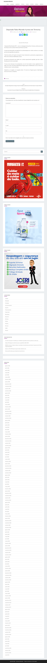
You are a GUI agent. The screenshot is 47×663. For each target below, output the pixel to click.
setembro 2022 (8, 472)
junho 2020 (7, 534)
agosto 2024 (7, 420)
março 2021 (7, 513)
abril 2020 (7, 538)
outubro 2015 (7, 650)
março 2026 (7, 377)
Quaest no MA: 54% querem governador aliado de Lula (15, 348)
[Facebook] (20, 35)
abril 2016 (7, 645)
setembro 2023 (8, 445)
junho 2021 (7, 506)
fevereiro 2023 (8, 461)
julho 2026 (7, 368)
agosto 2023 (7, 447)
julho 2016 (7, 639)
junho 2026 (7, 370)
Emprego (41, 4)
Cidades (6, 298)
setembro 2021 (8, 500)
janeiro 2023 (7, 463)
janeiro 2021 (7, 518)
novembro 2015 (8, 648)
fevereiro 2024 (8, 434)
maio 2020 (7, 536)
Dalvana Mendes (8, 1)
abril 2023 (7, 456)
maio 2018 (7, 589)
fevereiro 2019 (8, 568)
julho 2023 (7, 450)
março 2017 (7, 620)
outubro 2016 (7, 632)
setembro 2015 (8, 652)
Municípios (18, 4)
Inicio (8, 4)
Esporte (32, 4)
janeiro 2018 (7, 598)
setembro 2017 (8, 607)
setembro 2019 (8, 554)
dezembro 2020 (8, 520)
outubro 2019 (7, 552)
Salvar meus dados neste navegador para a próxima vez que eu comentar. (20, 137)
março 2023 (7, 459)
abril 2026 (7, 374)
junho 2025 (7, 397)
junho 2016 (7, 641)
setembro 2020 (8, 527)
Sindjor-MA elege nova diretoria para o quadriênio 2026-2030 (17, 342)
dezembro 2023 (8, 438)
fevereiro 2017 (8, 623)
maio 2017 (7, 616)
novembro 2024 (8, 413)
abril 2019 (7, 563)
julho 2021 (7, 504)
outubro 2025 (7, 388)
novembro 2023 (8, 440)
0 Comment (34, 31)
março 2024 (7, 431)
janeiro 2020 (7, 545)
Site (6, 130)
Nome (7, 120)
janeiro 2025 (7, 409)
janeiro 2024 (7, 436)
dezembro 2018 (8, 573)
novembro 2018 (8, 575)
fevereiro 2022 (8, 488)
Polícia (27, 4)
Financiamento (8, 309)
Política (22, 4)
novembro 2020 (8, 522)
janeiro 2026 (7, 381)
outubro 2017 (7, 604)
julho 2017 (7, 611)
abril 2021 (7, 511)
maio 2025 (7, 400)
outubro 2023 (7, 443)
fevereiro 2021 (8, 516)
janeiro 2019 (7, 570)
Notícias (7, 78)
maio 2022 (7, 481)
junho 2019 (7, 561)
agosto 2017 (7, 609)
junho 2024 (7, 425)
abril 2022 (7, 484)
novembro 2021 (8, 495)
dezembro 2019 (8, 548)
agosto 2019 (7, 557)
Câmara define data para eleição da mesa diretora (15, 351)
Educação (7, 300)
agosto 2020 (7, 529)
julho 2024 (7, 422)
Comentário (8, 103)
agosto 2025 (7, 393)
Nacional (12, 4)
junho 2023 (7, 452)
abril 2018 (7, 591)
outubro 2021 (7, 497)
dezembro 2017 (8, 600)
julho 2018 (7, 584)
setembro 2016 (8, 634)
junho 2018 (7, 586)
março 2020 (7, 541)
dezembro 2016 (8, 627)
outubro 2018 (7, 577)
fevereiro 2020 (8, 543)
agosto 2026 (7, 365)
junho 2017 (7, 614)
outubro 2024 (7, 415)
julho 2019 (7, 559)
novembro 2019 (8, 550)
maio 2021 (7, 509)
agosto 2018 (7, 582)
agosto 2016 (7, 636)
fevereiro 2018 (8, 595)
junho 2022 (7, 479)
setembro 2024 (8, 418)
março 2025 (7, 404)
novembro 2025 (8, 386)
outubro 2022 (7, 470)
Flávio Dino (7, 312)
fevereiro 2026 (8, 379)
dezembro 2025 (8, 384)
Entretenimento (8, 305)
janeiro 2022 (7, 491)
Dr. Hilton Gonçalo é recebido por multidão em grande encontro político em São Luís (21, 340)
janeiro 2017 (7, 625)
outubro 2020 (7, 525)
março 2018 (7, 593)
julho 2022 (7, 477)
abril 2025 (7, 402)
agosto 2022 (7, 475)
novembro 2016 (8, 629)
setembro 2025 (8, 390)
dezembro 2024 (8, 411)
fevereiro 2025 (8, 406)
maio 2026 (7, 372)
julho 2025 (7, 395)
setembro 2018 (8, 579)
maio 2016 (7, 643)
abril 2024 (7, 429)
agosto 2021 (7, 502)
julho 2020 (7, 532)
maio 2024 (7, 427)
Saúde (6, 328)
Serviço (36, 4)
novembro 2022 (8, 468)
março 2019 (7, 566)
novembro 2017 (8, 602)
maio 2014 (7, 655)
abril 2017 (7, 618)
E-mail (7, 125)
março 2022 (7, 486)
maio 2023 (7, 454)
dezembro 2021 (8, 493)
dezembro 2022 (8, 466)
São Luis (6, 325)
